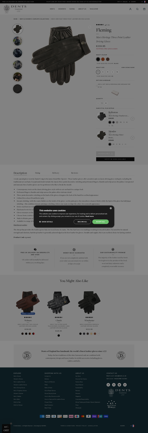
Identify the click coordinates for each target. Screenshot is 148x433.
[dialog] (74, 217)
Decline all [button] (82, 222)
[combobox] (111, 208)
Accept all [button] (100, 222)
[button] (46, 222)
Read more (89, 216)
